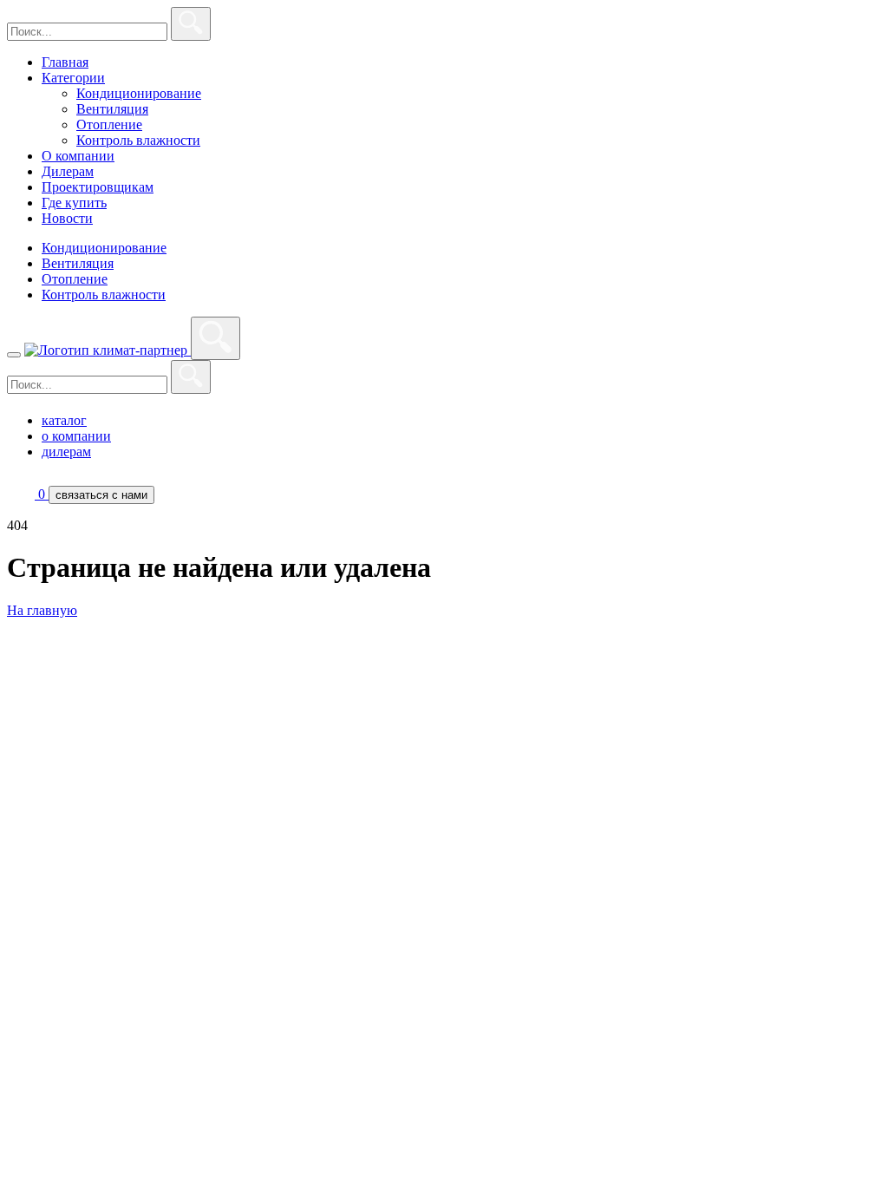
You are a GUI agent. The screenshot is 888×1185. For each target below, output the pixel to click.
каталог (64, 420)
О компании (78, 155)
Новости (67, 218)
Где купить (74, 202)
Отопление (109, 124)
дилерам (66, 451)
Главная (65, 62)
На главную (42, 610)
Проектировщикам (97, 187)
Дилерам (68, 171)
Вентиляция (112, 108)
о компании (76, 436)
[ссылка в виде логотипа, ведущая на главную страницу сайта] (107, 350)
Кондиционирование (138, 93)
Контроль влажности (138, 140)
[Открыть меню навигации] (14, 354)
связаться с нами (101, 494)
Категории (73, 77)
